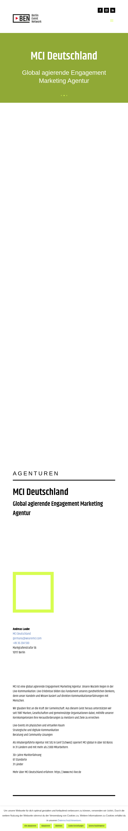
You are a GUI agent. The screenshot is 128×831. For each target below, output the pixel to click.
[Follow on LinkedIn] (112, 10)
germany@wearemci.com (27, 638)
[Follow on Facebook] (100, 10)
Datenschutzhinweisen (69, 820)
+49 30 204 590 (21, 643)
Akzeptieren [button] (45, 825)
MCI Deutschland (22, 633)
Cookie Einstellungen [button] (76, 825)
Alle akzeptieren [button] (30, 825)
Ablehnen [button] (58, 825)
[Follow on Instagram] (106, 10)
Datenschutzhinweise (96, 825)
